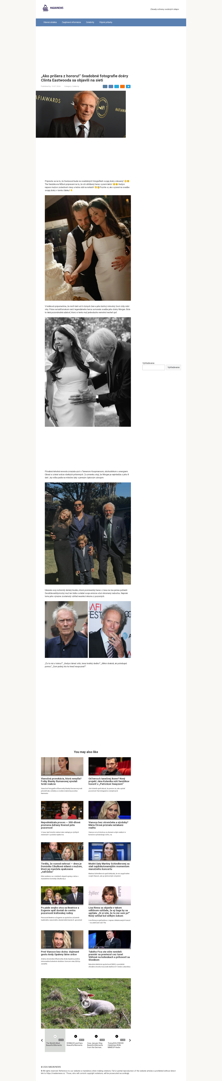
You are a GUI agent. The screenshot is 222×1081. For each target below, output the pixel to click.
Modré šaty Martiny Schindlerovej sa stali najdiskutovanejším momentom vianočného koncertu (109, 866)
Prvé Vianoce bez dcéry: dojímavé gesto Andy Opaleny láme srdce (60, 953)
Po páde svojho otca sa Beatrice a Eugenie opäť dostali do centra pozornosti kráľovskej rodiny (60, 910)
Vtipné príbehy (105, 22)
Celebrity (90, 22)
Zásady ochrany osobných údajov (164, 9)
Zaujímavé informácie (71, 22)
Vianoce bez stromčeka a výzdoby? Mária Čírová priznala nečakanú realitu (108, 825)
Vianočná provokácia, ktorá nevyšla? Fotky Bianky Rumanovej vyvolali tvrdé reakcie (61, 781)
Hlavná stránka (50, 22)
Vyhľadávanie (148, 363)
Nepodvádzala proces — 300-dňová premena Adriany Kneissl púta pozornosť (60, 825)
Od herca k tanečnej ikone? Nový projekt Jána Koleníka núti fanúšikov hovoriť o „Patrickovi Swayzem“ (109, 781)
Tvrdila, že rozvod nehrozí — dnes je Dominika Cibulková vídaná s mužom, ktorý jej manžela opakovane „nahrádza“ (61, 867)
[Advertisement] (111, 48)
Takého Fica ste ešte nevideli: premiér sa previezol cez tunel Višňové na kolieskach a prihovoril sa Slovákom (109, 955)
